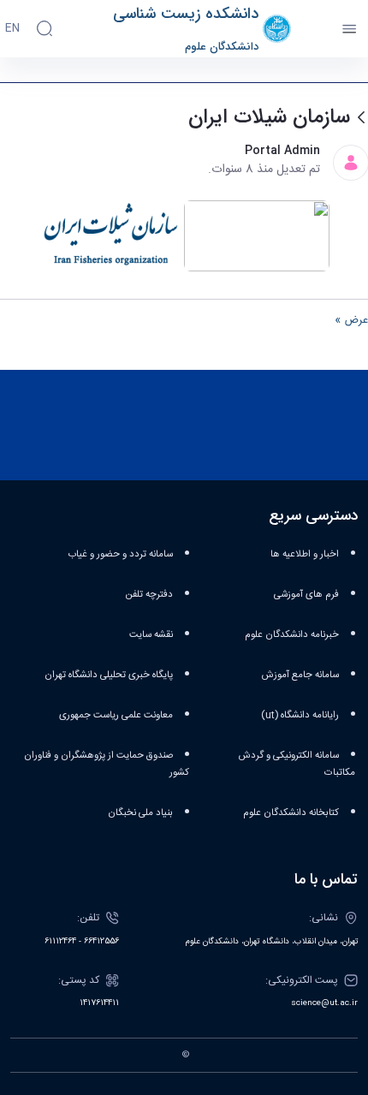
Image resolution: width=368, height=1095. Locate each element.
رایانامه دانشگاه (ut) (300, 715)
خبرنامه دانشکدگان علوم (292, 635)
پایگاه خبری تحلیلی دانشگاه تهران (109, 675)
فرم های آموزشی (306, 594)
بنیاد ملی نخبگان (140, 813)
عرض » (351, 321)
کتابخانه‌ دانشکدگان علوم (291, 813)
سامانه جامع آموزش (300, 675)
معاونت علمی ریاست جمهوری (116, 715)
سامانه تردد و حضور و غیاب (120, 554)
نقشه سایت (151, 635)
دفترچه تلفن (149, 594)
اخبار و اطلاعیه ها (304, 554)
